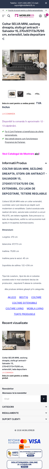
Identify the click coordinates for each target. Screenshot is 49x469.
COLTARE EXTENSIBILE (24, 303)
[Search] (8, 16)
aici (37, 153)
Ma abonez (44, 398)
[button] (3, 10)
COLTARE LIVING (15, 308)
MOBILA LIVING (35, 308)
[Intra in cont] (40, 16)
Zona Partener (3, 16)
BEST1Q (23, 297)
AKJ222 (12, 297)
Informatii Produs (14, 163)
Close (46, 3)
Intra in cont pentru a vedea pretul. (18, 103)
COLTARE (36, 297)
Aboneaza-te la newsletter (14, 393)
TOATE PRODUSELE (24, 314)
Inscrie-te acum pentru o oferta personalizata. (25, 10)
